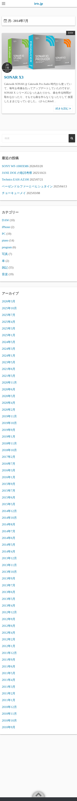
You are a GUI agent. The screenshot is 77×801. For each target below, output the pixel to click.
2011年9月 (8, 659)
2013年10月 (9, 571)
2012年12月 (9, 612)
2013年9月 (8, 578)
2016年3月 (8, 470)
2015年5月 (8, 504)
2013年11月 (9, 565)
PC (4, 233)
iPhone (6, 227)
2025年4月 (8, 321)
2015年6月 (8, 497)
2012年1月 (8, 646)
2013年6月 (8, 592)
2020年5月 (8, 396)
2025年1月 (8, 335)
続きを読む (62, 108)
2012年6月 (8, 625)
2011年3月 (8, 686)
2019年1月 (8, 436)
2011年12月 (9, 652)
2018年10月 (9, 450)
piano (5, 240)
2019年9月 (8, 429)
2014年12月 (9, 511)
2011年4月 (8, 679)
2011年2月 (8, 693)
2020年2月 (8, 409)
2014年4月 (8, 551)
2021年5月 (8, 375)
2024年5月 (8, 342)
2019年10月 (9, 423)
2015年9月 (8, 483)
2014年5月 (8, 544)
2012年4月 (8, 632)
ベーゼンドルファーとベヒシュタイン (27, 186)
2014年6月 (8, 538)
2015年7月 (8, 490)
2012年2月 (8, 639)
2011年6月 (8, 666)
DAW (70, 33)
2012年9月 (8, 619)
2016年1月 (8, 477)
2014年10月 (9, 517)
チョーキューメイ (14, 193)
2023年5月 (8, 362)
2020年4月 (8, 402)
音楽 (5, 274)
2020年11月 (9, 382)
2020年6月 (8, 389)
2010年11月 (9, 713)
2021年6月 (8, 369)
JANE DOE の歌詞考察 (17, 172)
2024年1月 (8, 355)
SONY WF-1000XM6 (15, 166)
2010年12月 (9, 707)
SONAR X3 (14, 77)
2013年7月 (8, 585)
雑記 (5, 267)
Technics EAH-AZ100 (15, 179)
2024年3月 (8, 348)
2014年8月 (8, 524)
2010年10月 (9, 720)
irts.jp (38, 3)
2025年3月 (8, 328)
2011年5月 (8, 673)
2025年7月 (8, 314)
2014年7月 (8, 531)
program (7, 247)
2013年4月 (8, 605)
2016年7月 (8, 463)
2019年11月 (9, 416)
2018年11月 (9, 443)
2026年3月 (8, 301)
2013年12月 (9, 558)
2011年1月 (8, 700)
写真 (5, 254)
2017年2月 (8, 456)
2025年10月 (9, 308)
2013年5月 (8, 598)
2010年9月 (8, 727)
